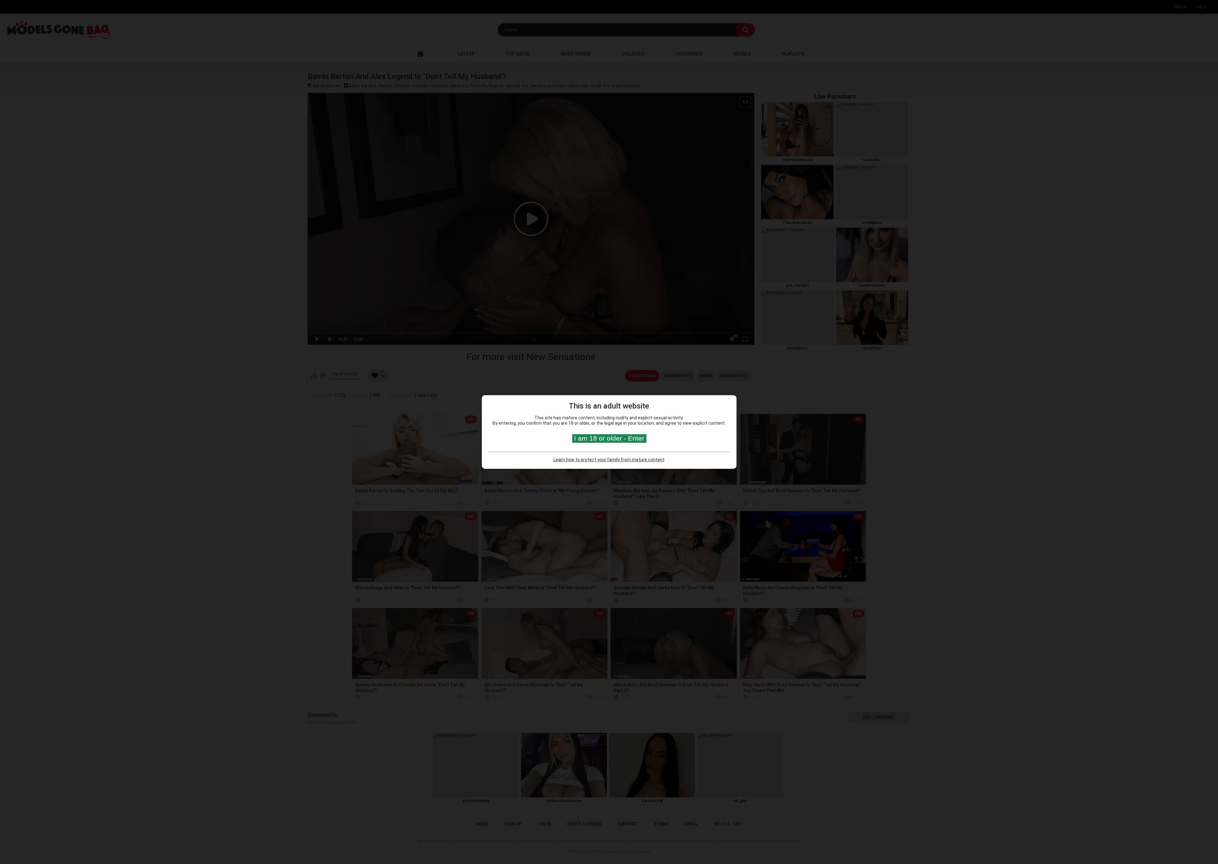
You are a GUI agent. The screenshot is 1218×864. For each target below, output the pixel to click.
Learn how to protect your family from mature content (609, 459)
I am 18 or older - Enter (609, 438)
